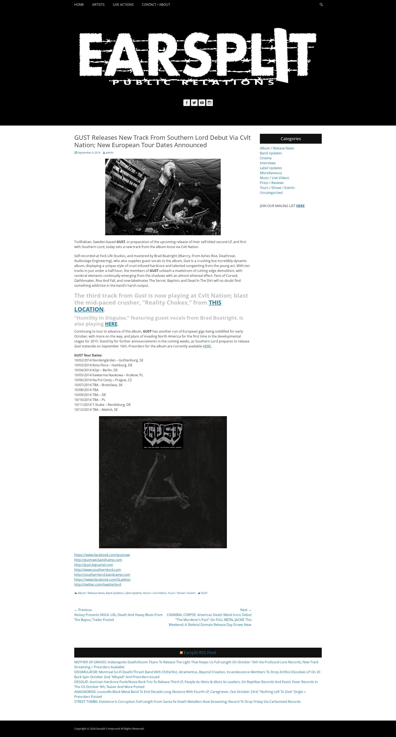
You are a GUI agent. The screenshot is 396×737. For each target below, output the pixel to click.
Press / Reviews (272, 182)
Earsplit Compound (108, 728)
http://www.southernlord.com (97, 569)
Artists (98, 4)
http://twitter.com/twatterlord (97, 584)
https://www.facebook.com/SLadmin (102, 579)
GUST (204, 593)
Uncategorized (271, 192)
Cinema (266, 158)
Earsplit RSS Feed (200, 652)
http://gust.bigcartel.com (93, 564)
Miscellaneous (271, 173)
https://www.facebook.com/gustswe (102, 555)
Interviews (268, 163)
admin (109, 152)
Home (79, 4)
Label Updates (133, 593)
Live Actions (123, 4)
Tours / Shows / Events (182, 593)
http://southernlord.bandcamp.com (102, 574)
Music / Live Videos (154, 593)
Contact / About (156, 4)
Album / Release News (91, 593)
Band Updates (114, 593)
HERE (207, 346)
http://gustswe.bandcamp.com (98, 560)
